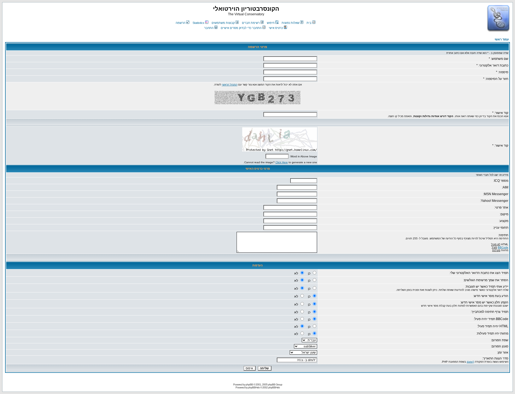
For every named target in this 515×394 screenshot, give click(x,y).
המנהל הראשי (229, 84)
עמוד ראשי (502, 39)
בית (309, 22)
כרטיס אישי (276, 27)
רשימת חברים (251, 22)
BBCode (503, 247)
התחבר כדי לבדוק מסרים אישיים (241, 27)
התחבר (209, 27)
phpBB (249, 384)
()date (470, 361)
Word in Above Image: (303, 156)
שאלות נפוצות (290, 22)
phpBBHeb (254, 387)
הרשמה (180, 22)
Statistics (198, 22)
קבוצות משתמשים (223, 22)
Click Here (281, 162)
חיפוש (270, 22)
